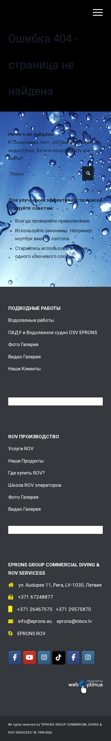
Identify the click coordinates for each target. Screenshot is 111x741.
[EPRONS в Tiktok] (58, 658)
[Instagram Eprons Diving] (88, 658)
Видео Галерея (24, 357)
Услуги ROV (21, 448)
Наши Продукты (26, 461)
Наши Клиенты (24, 368)
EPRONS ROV (31, 633)
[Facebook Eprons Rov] (14, 658)
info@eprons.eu (35, 621)
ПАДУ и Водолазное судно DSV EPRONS (52, 332)
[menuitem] (95, 11)
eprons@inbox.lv (74, 621)
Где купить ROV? (26, 473)
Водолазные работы (31, 320)
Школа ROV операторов (34, 485)
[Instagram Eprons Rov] (44, 658)
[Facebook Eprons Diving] (73, 658)
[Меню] (95, 11)
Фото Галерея (23, 344)
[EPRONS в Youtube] (29, 658)
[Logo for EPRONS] (46, 11)
